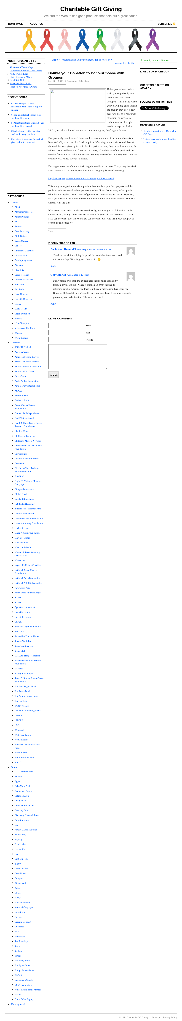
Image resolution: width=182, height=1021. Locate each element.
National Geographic (25, 907)
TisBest (18, 975)
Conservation (21, 255)
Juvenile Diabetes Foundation (29, 518)
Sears (17, 945)
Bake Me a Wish (22, 786)
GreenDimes (20, 873)
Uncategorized (18, 1004)
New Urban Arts (22, 587)
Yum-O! (18, 762)
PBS (17, 931)
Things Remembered (24, 970)
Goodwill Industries (24, 498)
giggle (18, 863)
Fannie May (20, 834)
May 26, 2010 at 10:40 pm (100, 249)
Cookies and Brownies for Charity (26, 70)
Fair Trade (19, 289)
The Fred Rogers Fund (25, 686)
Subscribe (165, 23)
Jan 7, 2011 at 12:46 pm (78, 275)
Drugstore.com (22, 820)
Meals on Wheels (23, 547)
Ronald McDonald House (27, 636)
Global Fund (21, 494)
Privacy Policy (170, 1017)
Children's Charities (24, 250)
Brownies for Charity (123, 63)
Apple (17, 781)
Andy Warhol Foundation (27, 380)
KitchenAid (20, 882)
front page (15, 23)
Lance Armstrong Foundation (29, 523)
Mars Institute (21, 542)
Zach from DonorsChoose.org (68, 249)
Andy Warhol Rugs (19, 73)
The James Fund (22, 691)
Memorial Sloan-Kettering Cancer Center (27, 554)
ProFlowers (20, 936)
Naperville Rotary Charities (28, 565)
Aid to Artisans (22, 351)
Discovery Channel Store (27, 815)
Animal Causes (22, 216)
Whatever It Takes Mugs (21, 67)
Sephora (18, 950)
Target (18, 955)
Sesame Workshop (23, 641)
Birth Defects (21, 236)
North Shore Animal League (28, 592)
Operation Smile (22, 611)
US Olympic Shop (23, 984)
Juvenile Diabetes (23, 299)
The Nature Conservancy (26, 695)
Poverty (18, 318)
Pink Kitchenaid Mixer (21, 76)
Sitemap (156, 1017)
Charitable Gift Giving (91, 9)
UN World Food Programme (28, 710)
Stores (14, 767)
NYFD (18, 597)
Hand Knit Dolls (17, 80)
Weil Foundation (23, 734)
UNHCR (19, 715)
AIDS (17, 206)
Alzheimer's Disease (24, 211)
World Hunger (21, 337)
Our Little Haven (23, 616)
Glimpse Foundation (24, 489)
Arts (16, 221)
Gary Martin (58, 274)
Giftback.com (21, 858)
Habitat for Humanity (25, 503)
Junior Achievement (24, 513)
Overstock (19, 926)
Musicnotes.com (22, 902)
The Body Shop (22, 960)
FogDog (18, 839)
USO (17, 725)
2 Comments (71, 81)
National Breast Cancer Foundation (26, 571)
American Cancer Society (27, 361)
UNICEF (19, 720)
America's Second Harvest (27, 356)
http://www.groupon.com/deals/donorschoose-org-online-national (81, 178)
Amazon (19, 776)
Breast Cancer (21, 240)
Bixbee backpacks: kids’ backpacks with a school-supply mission (26, 106)
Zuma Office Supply (24, 999)
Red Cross (19, 631)
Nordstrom (20, 912)
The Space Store (22, 965)
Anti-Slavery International (27, 385)
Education (20, 284)
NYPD (18, 602)
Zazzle (18, 994)
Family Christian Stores (26, 829)
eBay (17, 824)
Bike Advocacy (22, 231)
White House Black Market (28, 989)
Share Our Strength (24, 645)
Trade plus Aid (22, 705)
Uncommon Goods (24, 979)
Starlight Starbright (24, 673)
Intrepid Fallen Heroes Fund (28, 508)
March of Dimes (22, 537)
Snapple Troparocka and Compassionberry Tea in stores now (82, 59)
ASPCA (18, 390)
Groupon (19, 878)
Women (18, 333)
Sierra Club (20, 650)
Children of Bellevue (25, 436)
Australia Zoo (21, 395)
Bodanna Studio (22, 400)
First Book (20, 476)
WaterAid (19, 730)
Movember (20, 560)
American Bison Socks (20, 83)
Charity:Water (21, 431)
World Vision (21, 752)
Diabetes (19, 265)
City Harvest (21, 453)
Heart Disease (21, 294)
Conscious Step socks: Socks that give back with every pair (27, 140)
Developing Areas (23, 260)
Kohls (17, 887)
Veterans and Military (25, 328)
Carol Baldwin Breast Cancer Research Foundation (28, 424)
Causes (14, 202)
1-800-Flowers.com (24, 771)
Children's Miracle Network (28, 440)
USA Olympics (22, 323)
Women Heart (21, 739)
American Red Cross (24, 371)
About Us (36, 23)
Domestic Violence (24, 279)
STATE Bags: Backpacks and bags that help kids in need (27, 124)
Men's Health (21, 308)
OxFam (18, 621)
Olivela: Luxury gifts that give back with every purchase (25, 132)
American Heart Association (28, 366)
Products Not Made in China (23, 86)
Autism (18, 226)
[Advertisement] (25, 169)
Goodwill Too (21, 868)
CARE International (24, 418)
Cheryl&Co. (20, 800)
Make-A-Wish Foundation (27, 532)
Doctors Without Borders (27, 458)
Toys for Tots (21, 700)
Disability (19, 269)
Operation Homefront (25, 607)
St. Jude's (19, 668)
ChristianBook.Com (24, 805)
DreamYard (20, 463)
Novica (18, 916)
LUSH (17, 892)
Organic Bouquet (23, 921)
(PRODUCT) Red (23, 347)
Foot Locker (20, 844)
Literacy (19, 303)
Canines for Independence (27, 413)
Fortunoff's (20, 849)
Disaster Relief (22, 274)
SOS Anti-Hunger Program (27, 655)
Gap (16, 854)
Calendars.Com (22, 795)
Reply (53, 266)
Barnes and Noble (23, 790)
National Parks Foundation (27, 578)
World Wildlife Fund (24, 757)
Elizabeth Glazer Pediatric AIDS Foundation (27, 469)
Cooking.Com (21, 810)
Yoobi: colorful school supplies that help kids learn (26, 116)
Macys (18, 897)
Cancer (18, 245)
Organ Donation (22, 313)
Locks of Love (21, 527)
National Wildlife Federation (28, 583)
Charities (15, 342)
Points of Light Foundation (28, 626)
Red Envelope (21, 941)
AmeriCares (20, 376)
